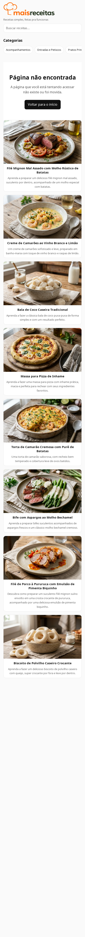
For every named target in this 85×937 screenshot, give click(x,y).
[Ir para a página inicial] (42, 9)
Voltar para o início (42, 104)
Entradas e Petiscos (49, 50)
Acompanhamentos (18, 50)
